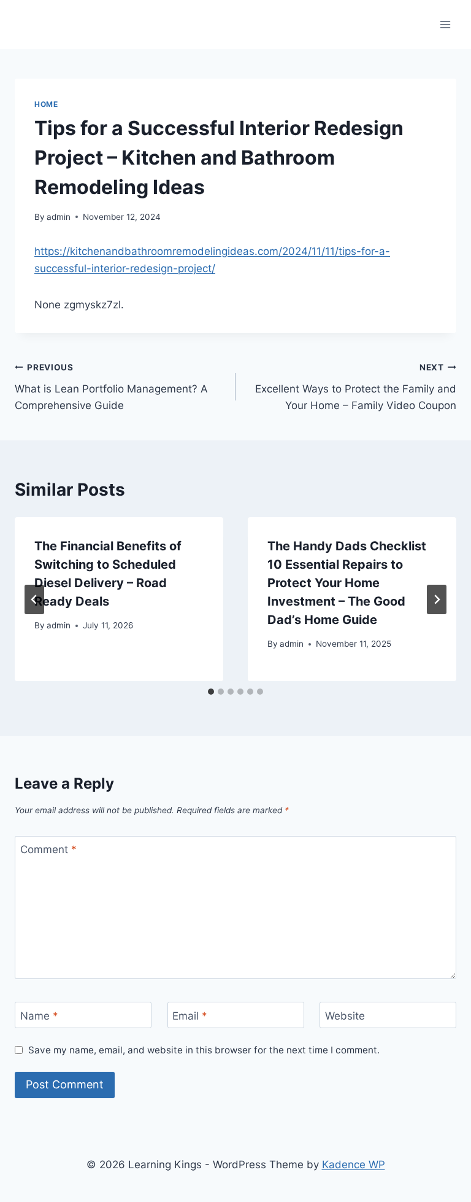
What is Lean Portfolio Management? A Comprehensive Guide (111, 387)
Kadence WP (353, 1164)
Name (39, 1015)
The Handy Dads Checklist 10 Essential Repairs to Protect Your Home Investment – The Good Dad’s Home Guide (346, 583)
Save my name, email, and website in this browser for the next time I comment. (204, 1050)
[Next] (436, 599)
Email (189, 1015)
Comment (48, 849)
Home (46, 104)
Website (345, 1015)
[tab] (211, 692)
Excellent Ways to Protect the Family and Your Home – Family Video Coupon (355, 387)
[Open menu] (445, 24)
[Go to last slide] (34, 599)
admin (59, 217)
